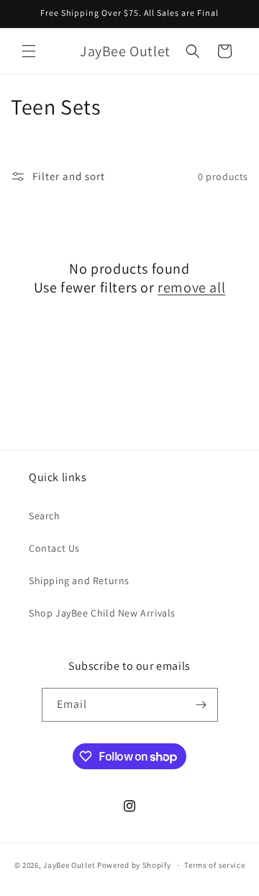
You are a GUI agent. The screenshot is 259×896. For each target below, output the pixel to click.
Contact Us (54, 548)
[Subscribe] (201, 705)
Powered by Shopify (134, 865)
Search (44, 515)
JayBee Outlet (69, 865)
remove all (191, 287)
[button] (29, 51)
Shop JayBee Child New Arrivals (102, 612)
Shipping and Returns (79, 580)
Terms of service (214, 865)
